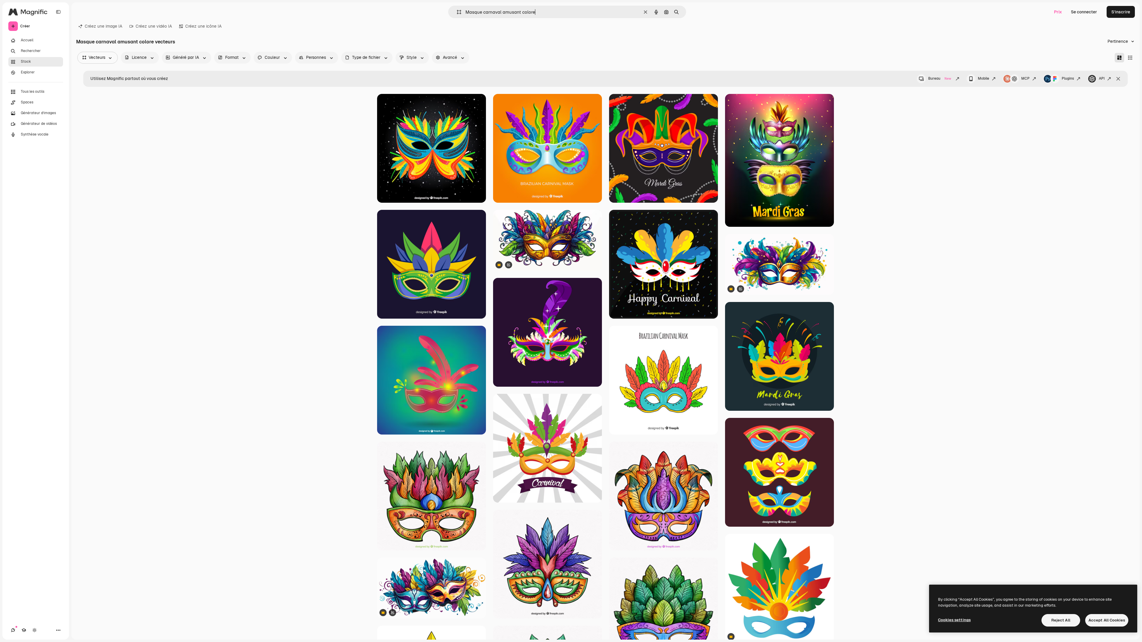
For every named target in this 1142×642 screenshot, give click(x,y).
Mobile (983, 78)
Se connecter (1084, 12)
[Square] (1130, 57)
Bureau (939, 78)
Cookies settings (954, 619)
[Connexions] (13, 630)
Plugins (1068, 78)
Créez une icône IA (203, 26)
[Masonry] (1119, 57)
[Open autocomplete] (456, 12)
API (1102, 78)
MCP (1025, 78)
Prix (1058, 12)
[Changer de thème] (34, 630)
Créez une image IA (103, 26)
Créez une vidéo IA (154, 26)
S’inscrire (1120, 12)
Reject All (1060, 620)
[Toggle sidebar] (58, 12)
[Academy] (24, 630)
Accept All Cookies (1106, 620)
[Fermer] (1118, 78)
